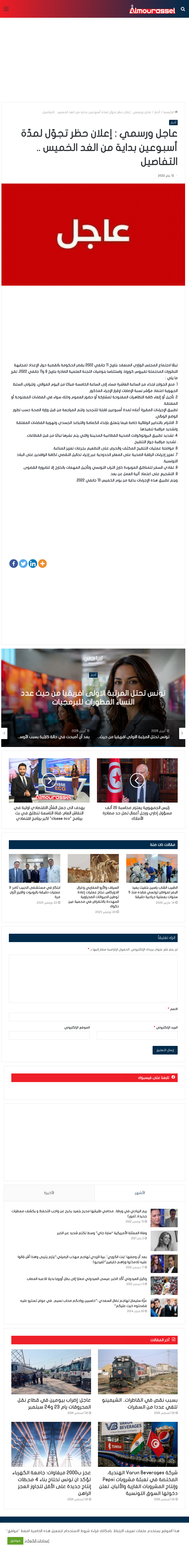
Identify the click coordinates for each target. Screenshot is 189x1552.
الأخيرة (49, 1193)
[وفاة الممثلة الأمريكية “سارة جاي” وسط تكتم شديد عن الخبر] (164, 1241)
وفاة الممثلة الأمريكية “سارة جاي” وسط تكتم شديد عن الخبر (102, 1233)
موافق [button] (15, 1540)
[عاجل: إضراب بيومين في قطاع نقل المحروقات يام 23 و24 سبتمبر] (51, 1371)
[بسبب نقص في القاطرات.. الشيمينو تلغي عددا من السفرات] (138, 1371)
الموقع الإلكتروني (77, 1027)
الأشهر (140, 1193)
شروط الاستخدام (76, 1531)
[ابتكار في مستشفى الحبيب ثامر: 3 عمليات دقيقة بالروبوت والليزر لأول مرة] (34, 868)
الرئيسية (169, 112)
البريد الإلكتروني (166, 1027)
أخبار (157, 112)
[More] (42, 563)
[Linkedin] (33, 563)
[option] (93, 698)
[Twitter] (23, 563)
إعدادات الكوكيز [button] (37, 1541)
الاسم (173, 1009)
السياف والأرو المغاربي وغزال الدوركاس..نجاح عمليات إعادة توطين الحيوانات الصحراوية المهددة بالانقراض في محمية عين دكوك (93, 897)
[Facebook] (13, 563)
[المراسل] (152, 8)
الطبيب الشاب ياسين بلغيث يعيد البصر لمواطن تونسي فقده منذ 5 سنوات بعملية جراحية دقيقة (153, 892)
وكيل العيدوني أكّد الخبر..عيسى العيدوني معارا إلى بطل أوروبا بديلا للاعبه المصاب (87, 1279)
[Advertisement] (93, 327)
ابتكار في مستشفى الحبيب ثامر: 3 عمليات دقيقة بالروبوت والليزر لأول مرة (34, 892)
